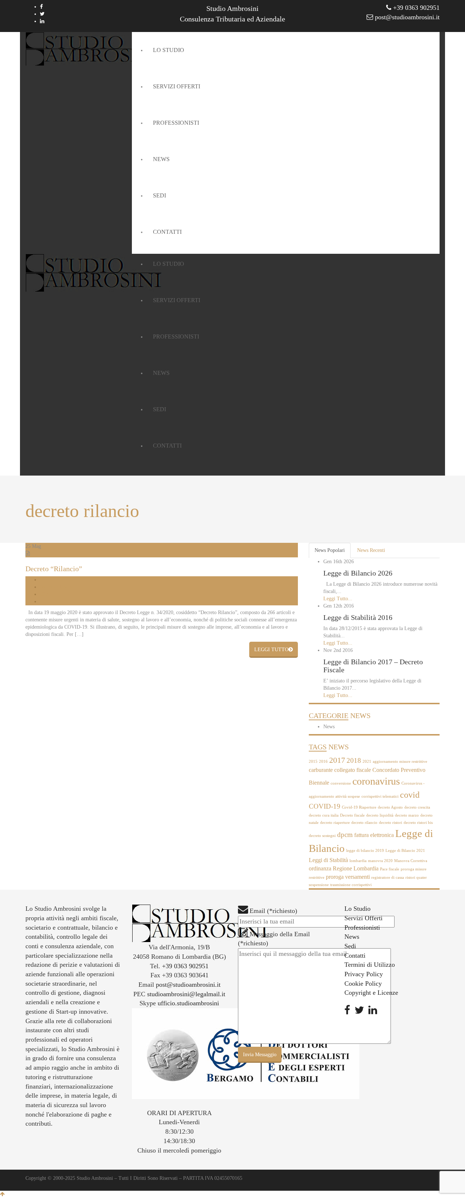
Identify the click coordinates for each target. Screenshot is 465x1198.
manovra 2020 (380, 861)
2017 (337, 760)
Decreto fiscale (352, 815)
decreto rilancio (56, 587)
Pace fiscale (389, 869)
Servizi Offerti (363, 918)
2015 (313, 762)
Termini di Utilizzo (369, 964)
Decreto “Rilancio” (53, 569)
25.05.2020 (51, 579)
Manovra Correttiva (410, 861)
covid (410, 795)
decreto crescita (417, 807)
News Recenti (371, 550)
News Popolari (330, 550)
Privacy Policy (363, 974)
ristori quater (416, 878)
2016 (323, 762)
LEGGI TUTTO (271, 649)
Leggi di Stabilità (328, 860)
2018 (354, 760)
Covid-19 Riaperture (359, 807)
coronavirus (376, 781)
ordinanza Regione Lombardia (344, 868)
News (329, 726)
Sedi (350, 946)
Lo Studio (357, 908)
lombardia (358, 861)
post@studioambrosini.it (406, 17)
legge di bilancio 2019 (365, 851)
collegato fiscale (352, 770)
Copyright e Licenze (371, 992)
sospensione (319, 885)
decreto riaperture (335, 823)
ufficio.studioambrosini (188, 1003)
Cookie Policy (363, 983)
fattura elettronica (374, 835)
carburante (321, 770)
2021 (367, 762)
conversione (341, 783)
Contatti (354, 955)
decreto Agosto (390, 807)
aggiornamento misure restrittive (400, 762)
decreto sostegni (322, 836)
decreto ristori (390, 823)
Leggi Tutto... (337, 598)
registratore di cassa (387, 878)
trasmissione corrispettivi (351, 885)
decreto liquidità (379, 815)
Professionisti (362, 927)
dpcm (345, 834)
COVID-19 (324, 806)
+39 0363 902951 (415, 7)
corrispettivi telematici (380, 796)
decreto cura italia (324, 815)
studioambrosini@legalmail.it (186, 994)
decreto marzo (407, 815)
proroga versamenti (348, 877)
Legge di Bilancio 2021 (405, 851)
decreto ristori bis (418, 823)
